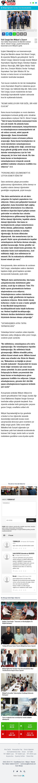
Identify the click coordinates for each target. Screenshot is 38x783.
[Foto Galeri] (36, 3)
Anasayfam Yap (17, 749)
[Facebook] (3, 34)
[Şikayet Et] (34, 548)
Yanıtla (16, 548)
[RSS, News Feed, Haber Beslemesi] (21, 771)
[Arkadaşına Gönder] (17, 34)
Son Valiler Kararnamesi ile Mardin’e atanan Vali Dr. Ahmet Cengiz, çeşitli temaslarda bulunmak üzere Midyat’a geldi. (16, 44)
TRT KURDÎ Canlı (20, 754)
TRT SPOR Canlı (31, 754)
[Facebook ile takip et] (13, 771)
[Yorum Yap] (25, 34)
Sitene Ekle (29, 756)
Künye (24, 752)
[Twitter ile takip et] (17, 771)
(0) (21, 548)
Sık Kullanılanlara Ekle (13, 752)
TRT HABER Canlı (8, 754)
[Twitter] (7, 34)
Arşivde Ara (9, 756)
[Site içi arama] (24, 771)
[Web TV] (33, 3)
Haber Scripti (17, 776)
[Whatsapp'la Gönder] (14, 34)
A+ (36, 39)
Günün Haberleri (29, 749)
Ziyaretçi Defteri (20, 756)
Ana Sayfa (7, 749)
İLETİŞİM (30, 752)
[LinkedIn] (10, 34)
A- (36, 42)
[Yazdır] (21, 34)
